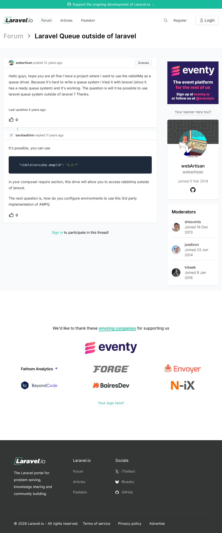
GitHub (127, 492)
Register (180, 20)
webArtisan (193, 168)
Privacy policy (130, 523)
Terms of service (97, 523)
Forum (46, 20)
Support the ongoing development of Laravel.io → (114, 4)
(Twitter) (128, 471)
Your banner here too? (193, 112)
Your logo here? (111, 403)
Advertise (157, 523)
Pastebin (88, 20)
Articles (66, 20)
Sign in (57, 232)
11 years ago (55, 135)
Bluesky (127, 482)
